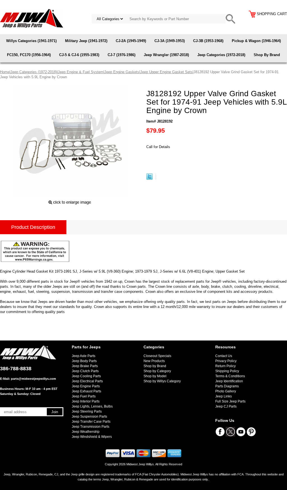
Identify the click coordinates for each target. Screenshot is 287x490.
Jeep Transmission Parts (90, 427)
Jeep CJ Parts (226, 406)
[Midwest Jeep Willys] (31, 18)
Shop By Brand (267, 55)
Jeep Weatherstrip (85, 432)
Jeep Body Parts (84, 361)
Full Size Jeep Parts (230, 401)
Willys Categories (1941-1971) (31, 41)
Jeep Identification (229, 381)
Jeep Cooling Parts (86, 376)
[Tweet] (149, 178)
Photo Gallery (225, 391)
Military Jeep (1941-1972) (86, 41)
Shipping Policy (227, 371)
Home (5, 72)
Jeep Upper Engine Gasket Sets (166, 72)
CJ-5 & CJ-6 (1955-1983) (79, 55)
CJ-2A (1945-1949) (131, 41)
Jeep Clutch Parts (85, 371)
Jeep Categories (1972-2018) (221, 55)
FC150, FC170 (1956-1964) (29, 55)
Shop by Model (155, 376)
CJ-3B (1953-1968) (208, 41)
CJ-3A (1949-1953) (169, 41)
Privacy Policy (226, 361)
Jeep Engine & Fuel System (80, 72)
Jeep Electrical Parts (87, 381)
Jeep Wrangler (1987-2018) (166, 55)
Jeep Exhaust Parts (86, 391)
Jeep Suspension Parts (89, 416)
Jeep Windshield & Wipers (92, 437)
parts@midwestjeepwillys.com (33, 378)
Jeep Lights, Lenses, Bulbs (92, 406)
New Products (154, 361)
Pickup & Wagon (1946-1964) (256, 41)
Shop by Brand (155, 366)
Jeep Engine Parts (86, 386)
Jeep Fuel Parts (84, 396)
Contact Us (223, 356)
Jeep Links (223, 396)
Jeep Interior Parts (85, 401)
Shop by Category (157, 371)
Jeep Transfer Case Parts (91, 422)
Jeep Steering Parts (87, 411)
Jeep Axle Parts (83, 356)
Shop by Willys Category (162, 381)
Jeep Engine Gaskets (121, 72)
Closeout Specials (157, 356)
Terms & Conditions (230, 376)
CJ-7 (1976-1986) (121, 55)
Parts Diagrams (227, 386)
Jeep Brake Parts (85, 366)
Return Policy (225, 366)
